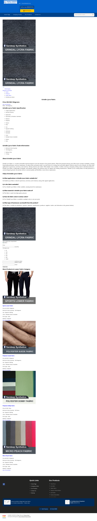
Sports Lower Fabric (8, 306)
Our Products (28, 14)
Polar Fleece (53, 484)
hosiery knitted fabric (55, 494)
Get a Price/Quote (6, 104)
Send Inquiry (28, 10)
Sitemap (33, 493)
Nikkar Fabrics (53, 488)
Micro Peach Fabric (8, 455)
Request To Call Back (7, 90)
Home (7, 92)
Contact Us (38, 14)
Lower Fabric (8, 95)
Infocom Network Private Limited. (25, 516)
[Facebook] (4, 485)
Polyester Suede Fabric (8, 355)
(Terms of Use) (26, 515)
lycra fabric (53, 486)
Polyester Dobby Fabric (9, 405)
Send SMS (54, 509)
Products (8, 93)
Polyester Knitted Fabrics (56, 490)
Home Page (7, 14)
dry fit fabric (53, 492)
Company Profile (17, 14)
